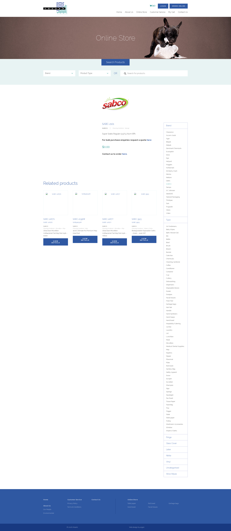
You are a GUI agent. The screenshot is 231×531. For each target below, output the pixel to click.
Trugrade (169, 207)
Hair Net (169, 307)
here (149, 140)
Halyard (169, 161)
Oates (168, 181)
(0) (153, 6)
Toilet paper (170, 418)
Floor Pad (169, 301)
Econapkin (170, 151)
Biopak (168, 142)
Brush (168, 246)
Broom (168, 249)
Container (169, 272)
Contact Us (183, 12)
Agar (168, 138)
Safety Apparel (171, 372)
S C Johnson (170, 190)
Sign (167, 388)
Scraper (169, 379)
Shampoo (169, 385)
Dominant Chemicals (173, 148)
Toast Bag (169, 405)
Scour (168, 375)
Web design (133, 527)
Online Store (141, 12)
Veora (168, 210)
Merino (168, 174)
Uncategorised (172, 468)
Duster (168, 291)
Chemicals (170, 259)
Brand (168, 125)
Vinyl (168, 462)
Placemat (169, 359)
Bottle (168, 239)
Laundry (169, 330)
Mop (167, 349)
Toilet (168, 414)
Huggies (169, 164)
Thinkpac (169, 200)
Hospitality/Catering (173, 323)
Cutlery (168, 278)
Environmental (48, 513)
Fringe (168, 437)
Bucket (168, 252)
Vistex (168, 213)
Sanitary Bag (170, 369)
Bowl (168, 242)
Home (119, 12)
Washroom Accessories (174, 424)
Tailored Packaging (173, 197)
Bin (167, 236)
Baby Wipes (170, 229)
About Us (129, 12)
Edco (168, 155)
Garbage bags (171, 304)
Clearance (169, 132)
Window (169, 427)
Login (163, 6)
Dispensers (170, 285)
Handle (168, 310)
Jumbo (168, 327)
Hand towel (170, 320)
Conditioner (170, 268)
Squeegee (169, 395)
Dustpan (169, 294)
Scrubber (169, 382)
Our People (47, 509)
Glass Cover (171, 443)
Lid (167, 333)
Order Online (178, 6)
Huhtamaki (170, 168)
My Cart (171, 12)
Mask (168, 340)
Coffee (168, 265)
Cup (167, 275)
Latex (168, 449)
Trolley (168, 421)
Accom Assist (171, 135)
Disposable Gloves (172, 288)
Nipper (168, 356)
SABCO (168, 184)
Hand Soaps (170, 317)
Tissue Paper (170, 401)
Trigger (168, 411)
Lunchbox (169, 336)
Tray (167, 408)
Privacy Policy (72, 503)
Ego (167, 158)
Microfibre (169, 343)
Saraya (168, 187)
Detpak (168, 145)
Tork (167, 203)
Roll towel (169, 366)
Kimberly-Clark (171, 171)
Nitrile (168, 455)
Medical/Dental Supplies (175, 346)
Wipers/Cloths (171, 431)
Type (168, 220)
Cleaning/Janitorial (173, 262)
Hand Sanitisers (171, 314)
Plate (168, 362)
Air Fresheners (171, 226)
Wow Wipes (171, 474)
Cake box (169, 255)
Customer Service (157, 12)
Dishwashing (170, 281)
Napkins (169, 353)
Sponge (169, 392)
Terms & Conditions (74, 507)
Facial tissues (171, 298)
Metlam (169, 177)
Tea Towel (169, 398)
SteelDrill (169, 194)
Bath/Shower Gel (172, 233)
